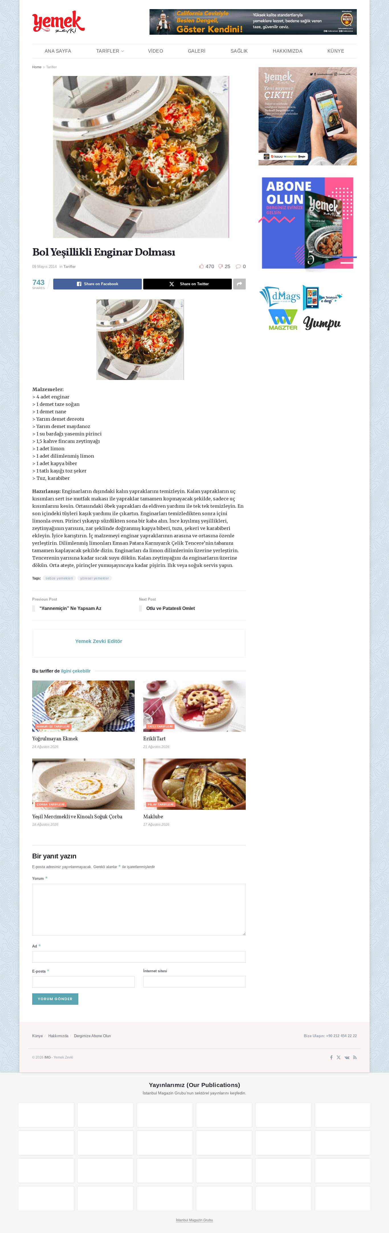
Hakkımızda (287, 51)
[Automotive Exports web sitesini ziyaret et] (224, 1198)
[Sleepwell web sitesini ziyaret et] (343, 1142)
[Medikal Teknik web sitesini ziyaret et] (224, 1114)
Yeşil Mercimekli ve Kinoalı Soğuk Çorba (77, 817)
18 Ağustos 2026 (45, 825)
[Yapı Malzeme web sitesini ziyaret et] (165, 1198)
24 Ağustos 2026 (45, 747)
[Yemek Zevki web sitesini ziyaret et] (283, 1114)
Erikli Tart (155, 739)
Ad (36, 946)
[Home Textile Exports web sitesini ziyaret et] (165, 1170)
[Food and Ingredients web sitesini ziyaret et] (46, 1142)
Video (155, 51)
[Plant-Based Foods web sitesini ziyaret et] (105, 1142)
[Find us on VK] (347, 1058)
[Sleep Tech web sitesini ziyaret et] (46, 1170)
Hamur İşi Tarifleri (53, 726)
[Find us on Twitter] (338, 1058)
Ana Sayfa (58, 51)
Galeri (197, 51)
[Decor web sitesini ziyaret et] (105, 1170)
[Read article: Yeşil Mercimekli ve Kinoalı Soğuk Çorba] (83, 784)
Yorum (40, 878)
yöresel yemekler (94, 578)
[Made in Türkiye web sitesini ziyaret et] (283, 1198)
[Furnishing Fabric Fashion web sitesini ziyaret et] (224, 1170)
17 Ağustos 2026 (156, 825)
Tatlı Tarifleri (160, 726)
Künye (336, 51)
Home (37, 67)
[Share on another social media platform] (239, 284)
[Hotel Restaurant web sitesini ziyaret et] (343, 1114)
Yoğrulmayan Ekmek (55, 739)
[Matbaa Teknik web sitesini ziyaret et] (105, 1198)
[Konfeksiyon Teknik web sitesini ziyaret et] (283, 1142)
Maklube (153, 817)
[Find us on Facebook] (331, 1058)
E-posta (41, 971)
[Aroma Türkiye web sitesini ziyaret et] (165, 1142)
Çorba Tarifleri (51, 804)
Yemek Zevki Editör (98, 641)
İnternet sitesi (155, 971)
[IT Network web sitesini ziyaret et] (46, 1198)
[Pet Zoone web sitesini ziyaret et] (343, 1198)
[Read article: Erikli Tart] (194, 706)
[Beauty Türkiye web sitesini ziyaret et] (46, 1114)
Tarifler (108, 51)
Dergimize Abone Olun (92, 1036)
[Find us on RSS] (355, 1058)
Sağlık (239, 51)
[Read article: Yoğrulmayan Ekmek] (83, 706)
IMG (47, 1057)
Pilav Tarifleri (161, 804)
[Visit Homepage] (58, 22)
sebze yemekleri (59, 578)
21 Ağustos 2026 (156, 747)
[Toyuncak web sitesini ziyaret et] (283, 1170)
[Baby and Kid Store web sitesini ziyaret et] (343, 1170)
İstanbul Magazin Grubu (194, 1220)
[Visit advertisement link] (253, 22)
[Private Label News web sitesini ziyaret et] (105, 1114)
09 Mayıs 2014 (44, 266)
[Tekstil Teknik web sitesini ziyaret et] (224, 1142)
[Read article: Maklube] (194, 784)
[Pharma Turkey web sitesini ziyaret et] (165, 1114)
